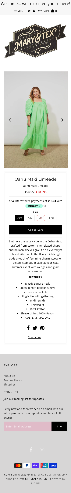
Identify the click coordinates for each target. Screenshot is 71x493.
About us (9, 376)
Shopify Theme (15, 479)
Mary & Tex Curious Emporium (46, 474)
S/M (30, 218)
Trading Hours (13, 380)
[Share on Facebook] (28, 329)
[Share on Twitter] (34, 329)
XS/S (19, 218)
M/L (41, 218)
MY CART (47, 11)
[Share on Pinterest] (42, 329)
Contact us (34, 337)
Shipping (9, 384)
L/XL (51, 218)
